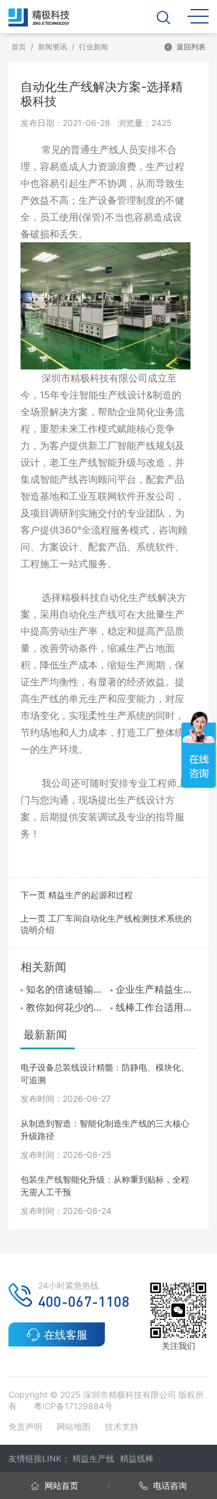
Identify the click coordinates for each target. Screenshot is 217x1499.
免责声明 (26, 1426)
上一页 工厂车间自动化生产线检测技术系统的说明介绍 (106, 924)
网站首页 (60, 1485)
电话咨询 (169, 1485)
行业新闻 (93, 46)
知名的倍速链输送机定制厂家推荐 (66, 989)
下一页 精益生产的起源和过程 (76, 895)
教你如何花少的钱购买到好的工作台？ (66, 1007)
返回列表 (191, 46)
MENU (198, 15)
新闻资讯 (52, 46)
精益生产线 (93, 1458)
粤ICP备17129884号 (73, 1406)
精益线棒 (137, 1458)
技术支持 (122, 1426)
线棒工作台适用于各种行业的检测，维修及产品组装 (156, 1007)
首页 (18, 46)
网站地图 (73, 1426)
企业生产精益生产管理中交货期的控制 (156, 989)
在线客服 (65, 1334)
